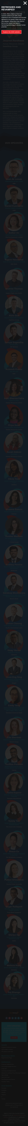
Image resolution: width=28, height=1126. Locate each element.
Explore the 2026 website (11, 32)
